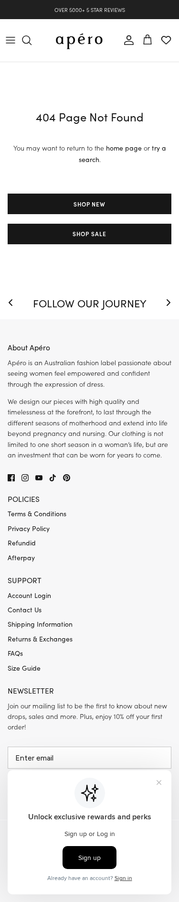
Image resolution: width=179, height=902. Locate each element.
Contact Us (25, 609)
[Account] (126, 40)
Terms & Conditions (37, 513)
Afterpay (21, 557)
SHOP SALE (89, 233)
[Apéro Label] (79, 40)
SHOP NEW (90, 204)
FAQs (15, 653)
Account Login (29, 595)
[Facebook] (11, 477)
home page (124, 147)
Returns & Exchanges (40, 638)
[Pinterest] (66, 477)
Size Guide (24, 668)
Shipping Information (40, 624)
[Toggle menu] (10, 40)
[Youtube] (38, 477)
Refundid (22, 542)
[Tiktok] (52, 477)
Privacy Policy (29, 528)
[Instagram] (25, 477)
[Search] (31, 40)
